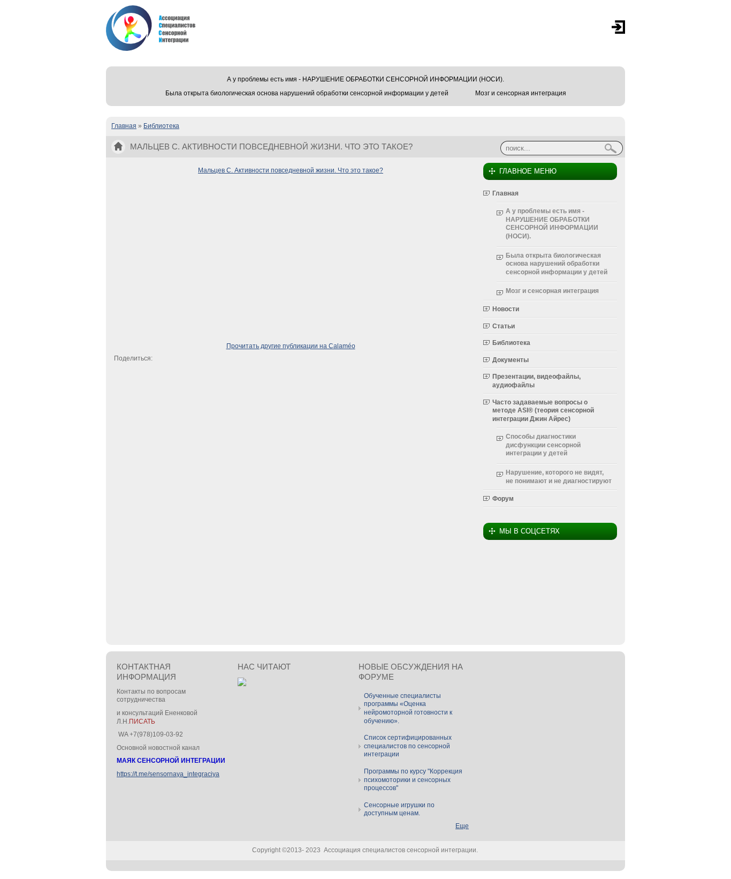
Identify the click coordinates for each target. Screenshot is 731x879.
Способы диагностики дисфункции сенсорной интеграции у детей (543, 445)
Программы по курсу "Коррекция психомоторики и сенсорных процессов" (413, 780)
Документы (510, 360)
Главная (123, 126)
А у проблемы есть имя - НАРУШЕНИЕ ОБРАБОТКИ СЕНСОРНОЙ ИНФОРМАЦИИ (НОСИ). (365, 79)
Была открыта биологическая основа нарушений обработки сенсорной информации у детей (306, 93)
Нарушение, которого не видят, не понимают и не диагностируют (559, 477)
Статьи (503, 326)
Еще (462, 826)
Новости (505, 309)
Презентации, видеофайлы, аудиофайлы (536, 381)
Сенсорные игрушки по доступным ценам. (399, 809)
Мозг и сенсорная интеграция (520, 93)
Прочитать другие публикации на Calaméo (290, 346)
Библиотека (161, 126)
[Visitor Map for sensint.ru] (242, 684)
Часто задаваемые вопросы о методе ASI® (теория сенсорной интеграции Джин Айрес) (543, 411)
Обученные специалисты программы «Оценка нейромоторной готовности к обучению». (408, 708)
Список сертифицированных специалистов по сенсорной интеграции (408, 746)
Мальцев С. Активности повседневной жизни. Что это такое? (290, 170)
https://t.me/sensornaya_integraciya (168, 774)
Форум (503, 498)
